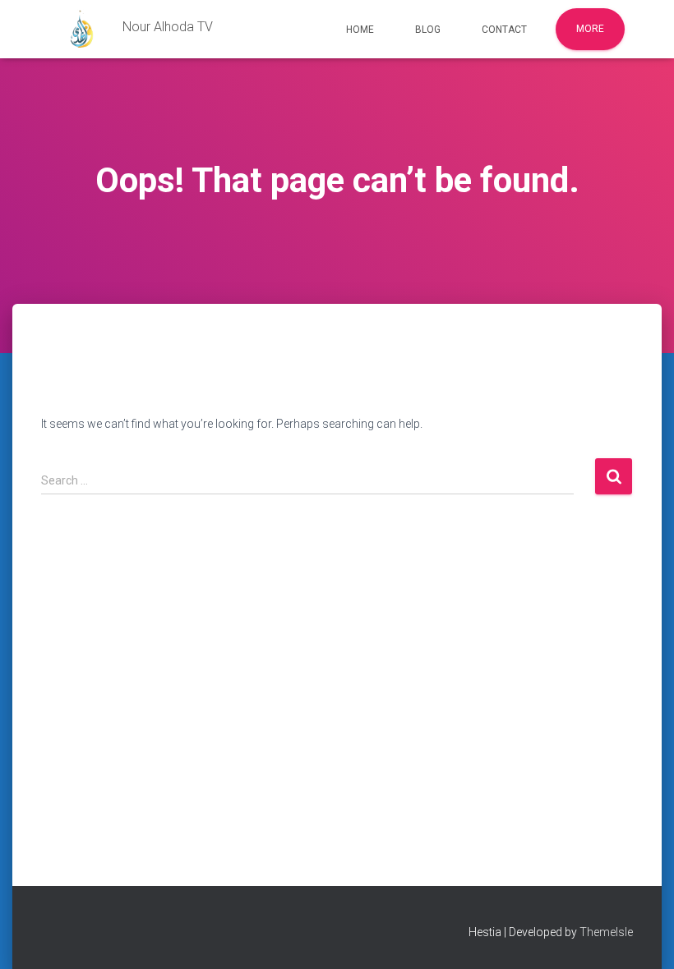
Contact (504, 29)
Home (360, 29)
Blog (428, 29)
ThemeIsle (606, 932)
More (590, 28)
